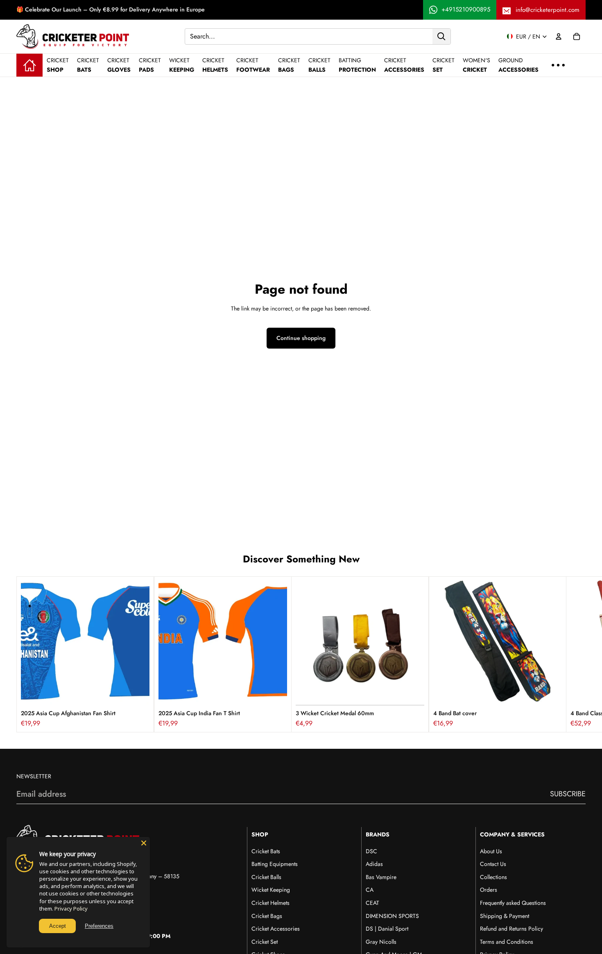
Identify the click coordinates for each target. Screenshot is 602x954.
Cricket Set (264, 942)
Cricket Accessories (275, 929)
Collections (493, 877)
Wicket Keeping (270, 890)
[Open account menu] (559, 36)
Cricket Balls (266, 877)
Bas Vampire (381, 877)
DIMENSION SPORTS (392, 916)
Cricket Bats (265, 851)
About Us (491, 851)
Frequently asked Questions (513, 903)
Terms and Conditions (506, 942)
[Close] (144, 843)
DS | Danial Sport (387, 929)
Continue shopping (301, 338)
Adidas (374, 864)
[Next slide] (577, 655)
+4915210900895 (465, 9)
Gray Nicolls (381, 942)
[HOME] (29, 65)
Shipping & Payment (504, 916)
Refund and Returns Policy (511, 929)
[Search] (441, 36)
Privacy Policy (71, 908)
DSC (371, 851)
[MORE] (558, 65)
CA (369, 890)
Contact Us (493, 864)
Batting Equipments (274, 864)
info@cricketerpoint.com (547, 9)
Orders (488, 890)
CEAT (372, 903)
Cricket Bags (266, 916)
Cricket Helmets (270, 903)
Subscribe (568, 794)
